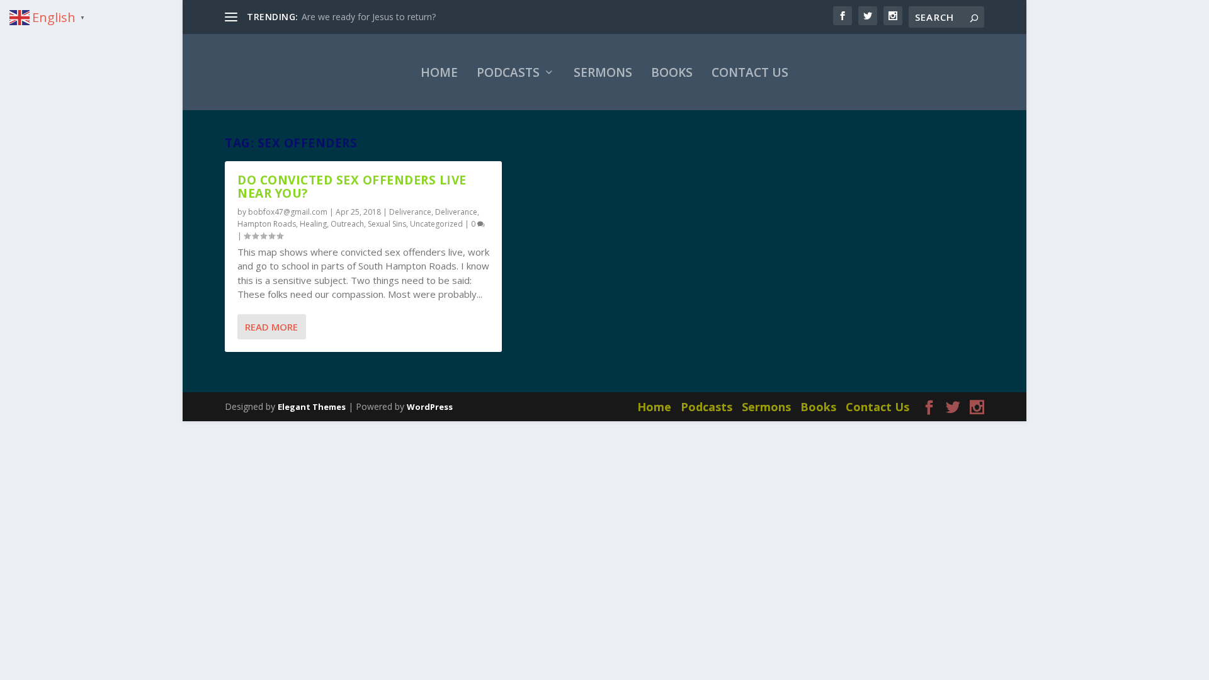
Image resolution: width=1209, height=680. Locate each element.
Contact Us (750, 72)
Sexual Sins (387, 223)
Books (672, 72)
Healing (313, 223)
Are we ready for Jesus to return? (369, 17)
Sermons (603, 72)
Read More (271, 326)
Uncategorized (436, 223)
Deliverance (410, 212)
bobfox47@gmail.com (287, 212)
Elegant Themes (312, 406)
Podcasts (508, 72)
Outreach (347, 223)
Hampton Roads (266, 223)
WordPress (430, 406)
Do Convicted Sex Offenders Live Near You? (352, 186)
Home (439, 72)
